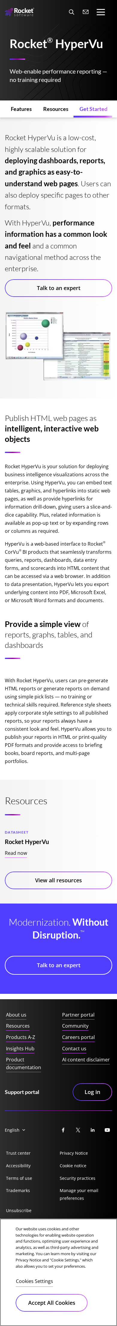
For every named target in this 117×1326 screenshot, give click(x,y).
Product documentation (23, 1063)
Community (75, 1026)
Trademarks (18, 1190)
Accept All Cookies (51, 1302)
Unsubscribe (19, 1210)
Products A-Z (20, 1037)
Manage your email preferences (79, 1194)
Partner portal (78, 1014)
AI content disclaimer (86, 1059)
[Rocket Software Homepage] (19, 12)
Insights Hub (20, 1048)
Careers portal (78, 1037)
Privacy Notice (74, 1153)
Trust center (18, 1153)
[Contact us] (85, 12)
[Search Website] (71, 12)
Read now (16, 853)
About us (16, 1014)
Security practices (77, 1178)
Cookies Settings (34, 1281)
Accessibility (18, 1165)
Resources (18, 1026)
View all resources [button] (58, 880)
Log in (92, 1091)
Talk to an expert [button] (58, 288)
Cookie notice (73, 1165)
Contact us (74, 1048)
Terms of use (19, 1178)
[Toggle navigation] (101, 12)
